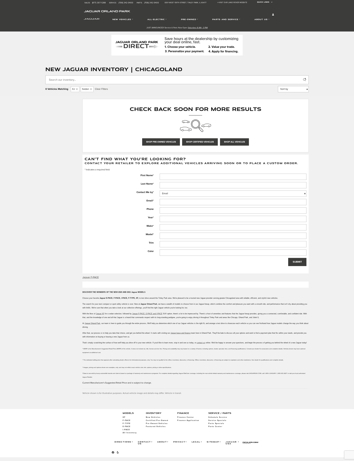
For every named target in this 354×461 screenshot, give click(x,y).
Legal (196, 441)
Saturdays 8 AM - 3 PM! (198, 28)
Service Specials (217, 420)
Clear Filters (101, 89)
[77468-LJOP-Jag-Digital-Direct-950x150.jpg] (177, 45)
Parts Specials (216, 423)
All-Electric (156, 19)
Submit (297, 262)
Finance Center (185, 417)
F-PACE (127, 420)
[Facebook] (113, 452)
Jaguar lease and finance (181, 333)
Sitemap (213, 441)
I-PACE (126, 430)
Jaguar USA (231, 442)
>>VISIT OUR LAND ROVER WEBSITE (232, 2)
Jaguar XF (100, 314)
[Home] (88, 19)
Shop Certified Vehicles (200, 142)
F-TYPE (127, 423)
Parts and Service (225, 19)
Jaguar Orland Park (92, 323)
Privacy (179, 441)
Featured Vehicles (156, 426)
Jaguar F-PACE (90, 277)
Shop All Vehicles (234, 142)
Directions (122, 441)
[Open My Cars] (272, 15)
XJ (73, 89)
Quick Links (263, 2)
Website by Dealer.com (251, 442)
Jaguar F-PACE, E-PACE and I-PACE (147, 314)
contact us (201, 343)
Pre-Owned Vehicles (157, 423)
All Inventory (130, 433)
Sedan (85, 89)
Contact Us (144, 442)
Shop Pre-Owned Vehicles (161, 142)
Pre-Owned (188, 19)
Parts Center (215, 426)
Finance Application (188, 420)
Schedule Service (217, 417)
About (162, 441)
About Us (261, 19)
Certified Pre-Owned (157, 420)
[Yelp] (118, 452)
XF (124, 417)
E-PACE (127, 426)
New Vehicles (121, 19)
